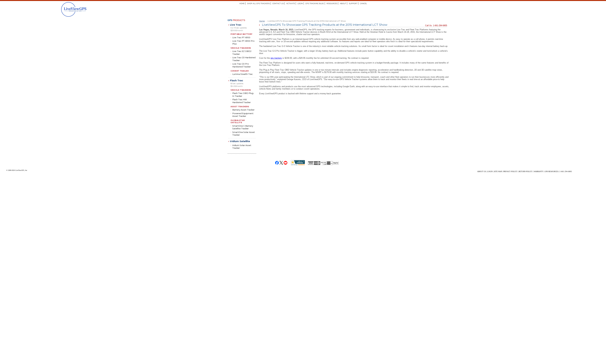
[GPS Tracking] (87, 9)
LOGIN (300, 3)
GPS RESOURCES (551, 171)
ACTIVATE (290, 3)
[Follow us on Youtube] (285, 163)
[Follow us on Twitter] (281, 163)
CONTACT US (278, 3)
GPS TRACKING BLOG (314, 3)
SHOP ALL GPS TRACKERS (258, 3)
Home (262, 21)
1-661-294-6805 (566, 171)
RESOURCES (332, 3)
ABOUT (343, 3)
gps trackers (276, 58)
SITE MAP (498, 171)
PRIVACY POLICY (510, 171)
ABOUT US (481, 171)
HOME (242, 3)
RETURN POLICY (525, 171)
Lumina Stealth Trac (242, 74)
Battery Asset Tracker (243, 110)
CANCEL (363, 3)
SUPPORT (353, 3)
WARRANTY (539, 171)
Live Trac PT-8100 (241, 37)
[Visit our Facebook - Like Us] (277, 163)
